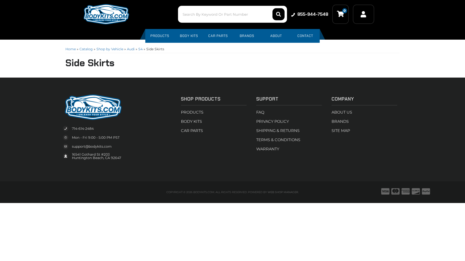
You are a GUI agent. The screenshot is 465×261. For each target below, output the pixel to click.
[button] (232, 14)
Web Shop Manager (283, 192)
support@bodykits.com (92, 146)
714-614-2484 (83, 128)
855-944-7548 (312, 14)
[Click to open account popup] (363, 14)
